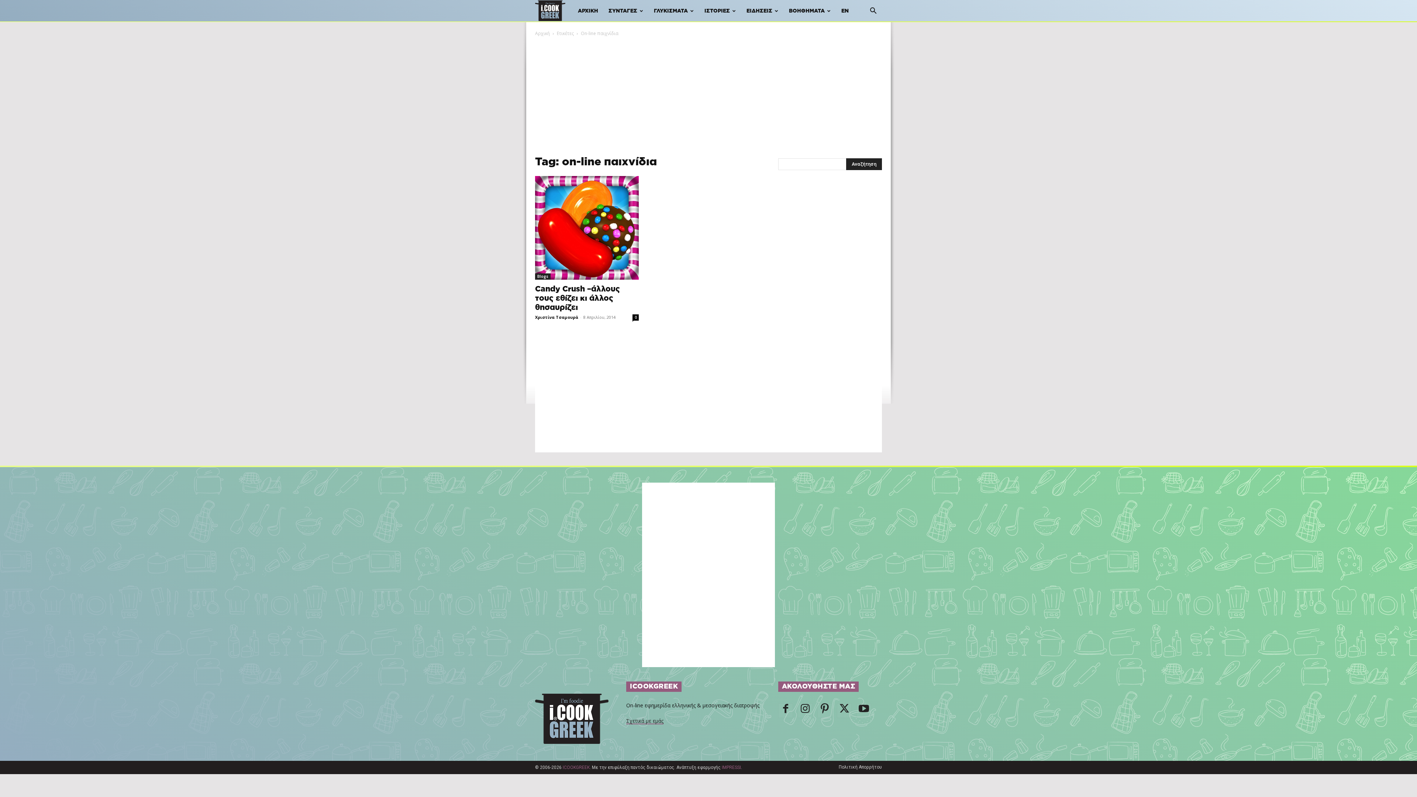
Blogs (542, 276)
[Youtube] (863, 710)
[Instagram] (805, 710)
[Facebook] (785, 710)
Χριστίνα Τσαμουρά (556, 317)
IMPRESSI (731, 767)
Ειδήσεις (759, 11)
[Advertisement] (708, 92)
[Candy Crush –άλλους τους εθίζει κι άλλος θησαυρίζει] (587, 228)
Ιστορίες (717, 11)
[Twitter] (844, 710)
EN (845, 11)
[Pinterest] (824, 710)
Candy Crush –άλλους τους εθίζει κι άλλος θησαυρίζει (577, 298)
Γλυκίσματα (671, 11)
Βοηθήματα (807, 11)
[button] (873, 11)
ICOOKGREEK (576, 767)
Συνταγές (622, 11)
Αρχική (588, 11)
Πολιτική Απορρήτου (860, 767)
